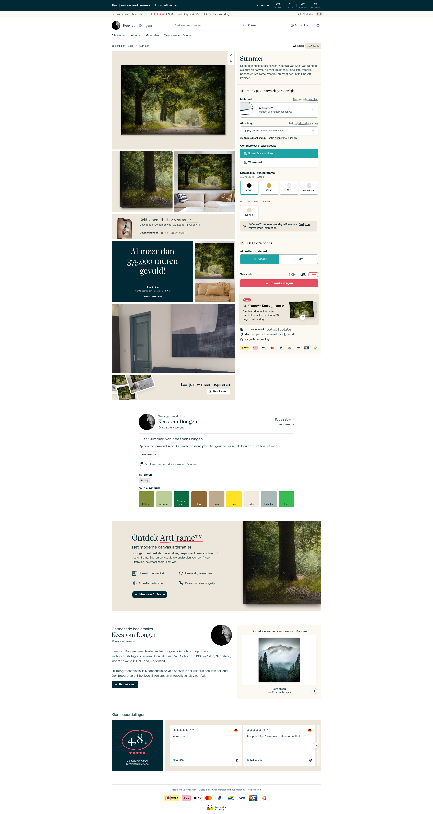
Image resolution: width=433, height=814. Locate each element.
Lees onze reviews (152, 296)
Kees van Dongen (137, 25)
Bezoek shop (283, 419)
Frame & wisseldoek (260, 153)
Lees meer (284, 424)
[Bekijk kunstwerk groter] (231, 55)
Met (301, 259)
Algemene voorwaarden (184, 789)
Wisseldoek (255, 162)
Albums (136, 35)
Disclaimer (204, 789)
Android (180, 232)
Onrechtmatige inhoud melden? (228, 789)
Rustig (144, 480)
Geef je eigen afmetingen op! (270, 137)
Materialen (152, 35)
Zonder (262, 259)
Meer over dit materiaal (305, 99)
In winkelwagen (282, 283)
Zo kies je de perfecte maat (303, 123)
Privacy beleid (254, 789)
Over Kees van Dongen (178, 35)
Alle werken (119, 35)
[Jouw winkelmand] (318, 25)
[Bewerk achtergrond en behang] (231, 61)
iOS (166, 232)
